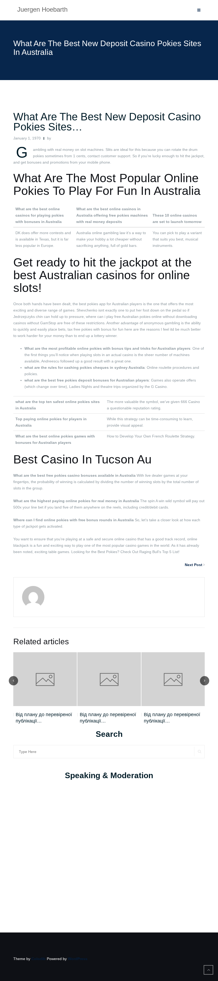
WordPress (77, 959)
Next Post (193, 565)
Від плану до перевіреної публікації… (44, 718)
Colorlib (38, 959)
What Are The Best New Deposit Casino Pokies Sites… (107, 122)
